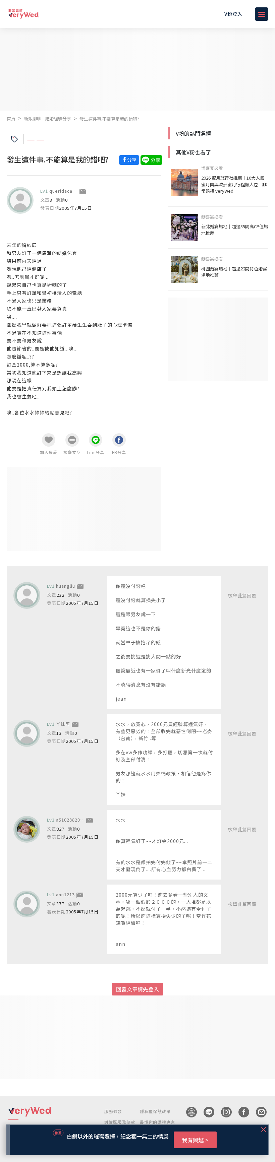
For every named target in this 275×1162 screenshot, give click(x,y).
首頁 (11, 118)
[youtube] (188, 1112)
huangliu (65, 586)
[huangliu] (27, 595)
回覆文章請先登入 (137, 989)
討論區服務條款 (119, 1122)
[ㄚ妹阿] (27, 733)
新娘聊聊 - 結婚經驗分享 (47, 118)
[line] (205, 1112)
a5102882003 (71, 820)
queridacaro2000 (68, 191)
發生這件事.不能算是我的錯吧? (109, 119)
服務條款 (113, 1111)
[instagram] (223, 1112)
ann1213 (65, 894)
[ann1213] (27, 904)
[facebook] (240, 1112)
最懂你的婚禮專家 (157, 1122)
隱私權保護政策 (155, 1111)
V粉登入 (233, 13)
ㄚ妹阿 (63, 724)
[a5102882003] (27, 829)
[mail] (258, 1112)
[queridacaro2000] (20, 200)
